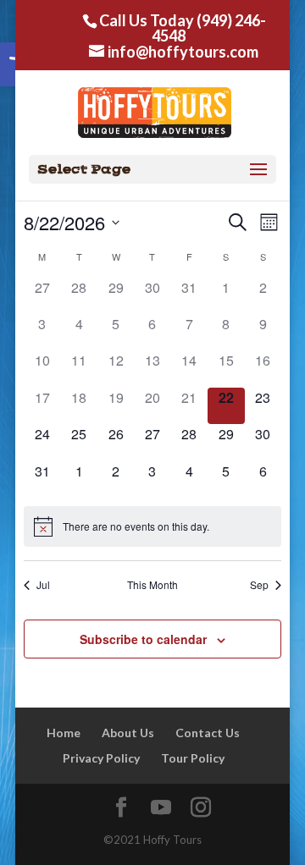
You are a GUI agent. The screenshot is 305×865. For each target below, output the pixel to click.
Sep (259, 585)
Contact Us (207, 732)
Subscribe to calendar (143, 639)
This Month (152, 585)
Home (63, 732)
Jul (43, 585)
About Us (128, 732)
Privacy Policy (101, 758)
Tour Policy (193, 758)
